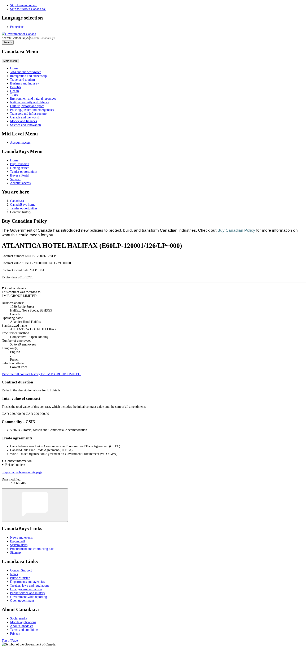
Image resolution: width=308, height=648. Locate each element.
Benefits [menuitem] (15, 87)
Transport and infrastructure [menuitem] (28, 113)
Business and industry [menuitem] (24, 83)
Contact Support (21, 570)
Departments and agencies (27, 581)
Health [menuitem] (14, 91)
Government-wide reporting (28, 597)
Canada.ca (17, 201)
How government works (26, 589)
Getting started (19, 168)
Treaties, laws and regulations (29, 585)
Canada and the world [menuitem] (24, 117)
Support (15, 179)
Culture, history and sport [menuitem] (27, 106)
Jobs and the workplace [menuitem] (25, 72)
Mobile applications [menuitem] (23, 622)
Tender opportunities (23, 171)
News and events (21, 537)
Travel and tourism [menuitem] (22, 79)
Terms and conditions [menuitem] (24, 629)
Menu (10, 60)
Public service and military (27, 593)
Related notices (15, 464)
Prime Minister (20, 578)
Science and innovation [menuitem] (25, 125)
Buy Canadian (19, 164)
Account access (20, 142)
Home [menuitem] (14, 68)
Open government (22, 600)
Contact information (18, 461)
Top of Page (10, 640)
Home (14, 160)
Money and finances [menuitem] (23, 121)
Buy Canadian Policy (236, 230)
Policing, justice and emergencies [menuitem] (32, 110)
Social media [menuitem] (18, 618)
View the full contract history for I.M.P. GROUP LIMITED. (41, 374)
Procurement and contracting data (32, 549)
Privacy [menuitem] (15, 633)
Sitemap (15, 552)
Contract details (15, 288)
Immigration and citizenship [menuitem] (28, 76)
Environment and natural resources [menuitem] (33, 98)
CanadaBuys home (22, 204)
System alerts (18, 545)
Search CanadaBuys (15, 38)
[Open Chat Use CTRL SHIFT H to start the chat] (35, 505)
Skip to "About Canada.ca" (28, 9)
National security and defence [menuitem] (29, 102)
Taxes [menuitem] (14, 94)
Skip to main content (23, 5)
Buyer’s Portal (19, 175)
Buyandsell (17, 541)
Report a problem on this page (22, 472)
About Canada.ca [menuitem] (21, 626)
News (14, 574)
